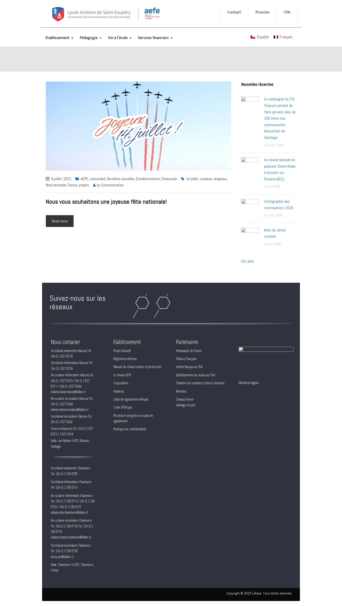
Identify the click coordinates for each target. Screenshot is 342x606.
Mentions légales (249, 382)
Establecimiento (148, 178)
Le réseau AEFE (122, 375)
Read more (60, 221)
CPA (287, 12)
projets (84, 185)
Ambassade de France (189, 350)
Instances (118, 391)
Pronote (262, 12)
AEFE (84, 178)
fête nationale (56, 185)
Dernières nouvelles (121, 178)
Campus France (185, 399)
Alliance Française (186, 358)
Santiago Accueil (185, 405)
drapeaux (220, 178)
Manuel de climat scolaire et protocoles (137, 366)
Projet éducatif (122, 350)
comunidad (97, 178)
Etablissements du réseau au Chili (195, 375)
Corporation (120, 383)
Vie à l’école (118, 38)
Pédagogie (89, 38)
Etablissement (57, 38)
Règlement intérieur (125, 358)
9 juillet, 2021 (61, 178)
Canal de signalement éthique (130, 399)
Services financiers (153, 38)
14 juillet (192, 178)
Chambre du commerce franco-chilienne (200, 383)
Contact (234, 12)
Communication (112, 185)
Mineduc (181, 391)
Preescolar (169, 178)
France (72, 185)
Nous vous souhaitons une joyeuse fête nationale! (106, 201)
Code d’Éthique (122, 407)
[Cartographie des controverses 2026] (250, 207)
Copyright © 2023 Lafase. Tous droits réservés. (259, 593)
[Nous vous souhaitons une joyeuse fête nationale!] (138, 125)
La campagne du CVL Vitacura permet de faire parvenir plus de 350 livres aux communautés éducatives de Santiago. (279, 118)
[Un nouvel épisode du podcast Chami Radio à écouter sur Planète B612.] (250, 166)
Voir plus (247, 261)
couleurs (206, 178)
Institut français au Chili (189, 366)
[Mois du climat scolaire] (250, 236)
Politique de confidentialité (129, 429)
